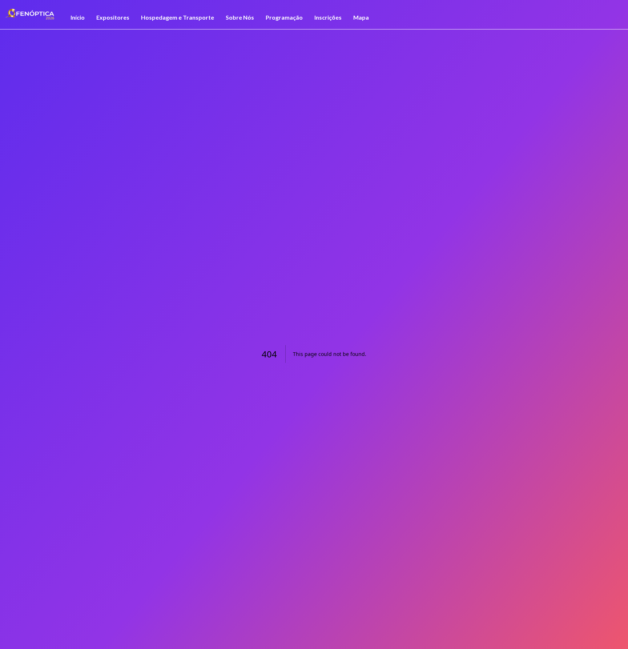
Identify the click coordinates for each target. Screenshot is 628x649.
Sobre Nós (240, 17)
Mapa (361, 17)
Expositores (112, 17)
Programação (284, 17)
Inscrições (328, 17)
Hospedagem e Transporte (177, 17)
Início (78, 17)
